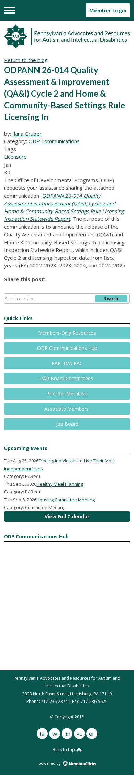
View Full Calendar (67, 516)
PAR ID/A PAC (67, 363)
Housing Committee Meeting (65, 500)
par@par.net (67, 709)
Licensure (15, 156)
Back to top (64, 750)
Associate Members (67, 408)
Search (111, 298)
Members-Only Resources (67, 333)
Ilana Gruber (27, 133)
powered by (50, 763)
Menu (9, 10)
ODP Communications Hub (67, 348)
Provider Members (67, 393)
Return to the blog (26, 60)
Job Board (67, 424)
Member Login (107, 10)
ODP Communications (54, 141)
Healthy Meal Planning (59, 484)
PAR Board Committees (67, 378)
